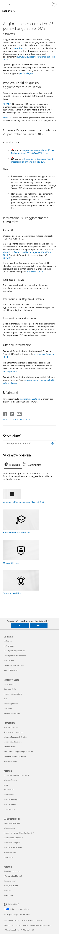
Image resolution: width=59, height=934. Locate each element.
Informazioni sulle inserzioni (40, 925)
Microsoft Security (11, 562)
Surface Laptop (9, 646)
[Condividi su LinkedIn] (10, 413)
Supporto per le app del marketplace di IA (19, 833)
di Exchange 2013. (35, 271)
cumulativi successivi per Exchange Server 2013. (29, 58)
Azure (6, 785)
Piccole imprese (9, 809)
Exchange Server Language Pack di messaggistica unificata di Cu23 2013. (32, 160)
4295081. (7, 257)
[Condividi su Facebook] (5, 413)
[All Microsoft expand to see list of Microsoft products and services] (3, 4)
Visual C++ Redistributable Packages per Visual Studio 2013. (28, 253)
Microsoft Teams (10, 804)
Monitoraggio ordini (11, 703)
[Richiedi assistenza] (10, 4)
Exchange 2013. (10, 371)
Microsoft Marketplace (12, 842)
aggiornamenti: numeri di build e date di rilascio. (29, 381)
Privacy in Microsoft (11, 886)
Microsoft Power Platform (13, 847)
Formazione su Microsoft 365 (16, 532)
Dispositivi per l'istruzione (13, 732)
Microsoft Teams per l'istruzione (15, 737)
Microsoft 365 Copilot (12, 799)
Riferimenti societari (11, 920)
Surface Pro (8, 641)
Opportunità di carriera (12, 871)
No (38, 625)
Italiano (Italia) (13, 904)
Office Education (10, 747)
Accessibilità (8, 895)
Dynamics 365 (9, 790)
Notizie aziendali (10, 881)
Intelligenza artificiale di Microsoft (16, 775)
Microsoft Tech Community (13, 838)
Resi (5, 699)
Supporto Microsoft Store (13, 694)
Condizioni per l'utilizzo (12, 925)
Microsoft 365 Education (12, 742)
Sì (19, 625)
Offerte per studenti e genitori (15, 756)
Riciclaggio (8, 708)
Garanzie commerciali (12, 713)
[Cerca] (52, 443)
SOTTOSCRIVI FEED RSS (18, 419)
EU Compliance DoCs (11, 930)
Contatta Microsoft (27, 920)
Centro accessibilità (12, 593)
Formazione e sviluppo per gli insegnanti (18, 751)
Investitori (7, 890)
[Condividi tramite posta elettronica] (18, 413)
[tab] (13, 465)
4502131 (7, 103)
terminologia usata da (30, 398)
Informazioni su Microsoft (13, 876)
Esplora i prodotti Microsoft (14, 665)
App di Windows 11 (11, 670)
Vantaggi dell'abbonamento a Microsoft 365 (23, 502)
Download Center (10, 689)
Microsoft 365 (9, 660)
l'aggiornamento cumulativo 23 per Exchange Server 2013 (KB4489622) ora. (32, 152)
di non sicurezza (19, 48)
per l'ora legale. (26, 73)
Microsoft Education (11, 727)
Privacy (39, 920)
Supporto (7, 10)
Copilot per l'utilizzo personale (15, 655)
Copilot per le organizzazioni (14, 651)
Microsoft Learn (9, 828)
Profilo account (9, 684)
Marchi (25, 925)
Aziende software (10, 852)
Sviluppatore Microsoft (12, 823)
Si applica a (10, 33)
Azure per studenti (10, 761)
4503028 (7, 117)
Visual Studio (8, 857)
